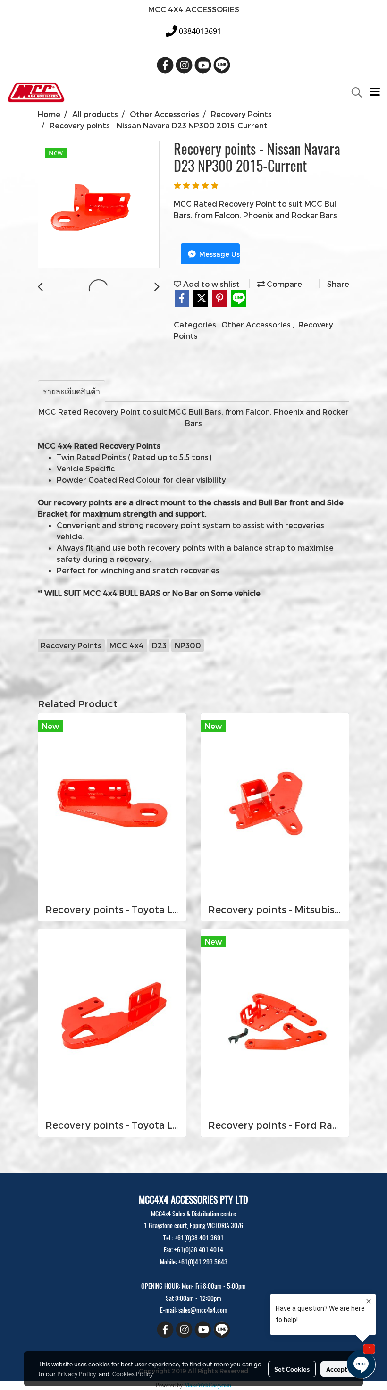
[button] (353, 92)
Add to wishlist (210, 283)
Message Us (218, 254)
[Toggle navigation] (374, 92)
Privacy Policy (76, 1373)
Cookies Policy (132, 1373)
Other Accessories (257, 324)
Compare (283, 283)
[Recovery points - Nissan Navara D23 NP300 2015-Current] (98, 204)
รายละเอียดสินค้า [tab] (71, 390)
